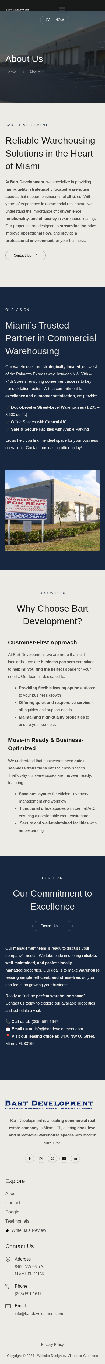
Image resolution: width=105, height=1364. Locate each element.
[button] (62, 8)
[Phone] (8, 1286)
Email (20, 1306)
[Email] (8, 1306)
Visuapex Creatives (83, 1356)
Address (23, 1259)
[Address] (8, 1259)
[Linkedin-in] (75, 1158)
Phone (21, 1286)
